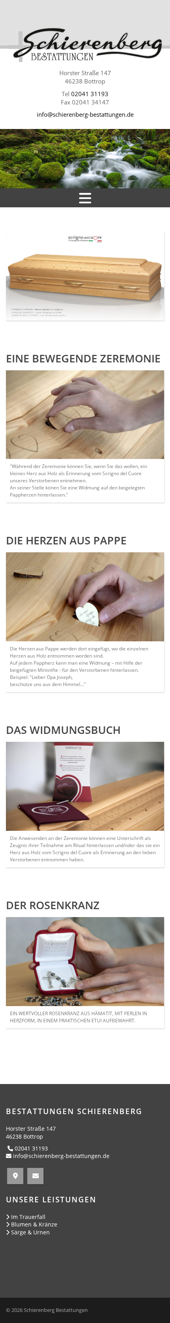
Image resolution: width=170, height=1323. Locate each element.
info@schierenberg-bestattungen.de (85, 114)
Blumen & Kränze (34, 1224)
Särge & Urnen (30, 1232)
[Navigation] (85, 197)
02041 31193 (89, 94)
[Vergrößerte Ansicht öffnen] (85, 414)
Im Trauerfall (28, 1217)
